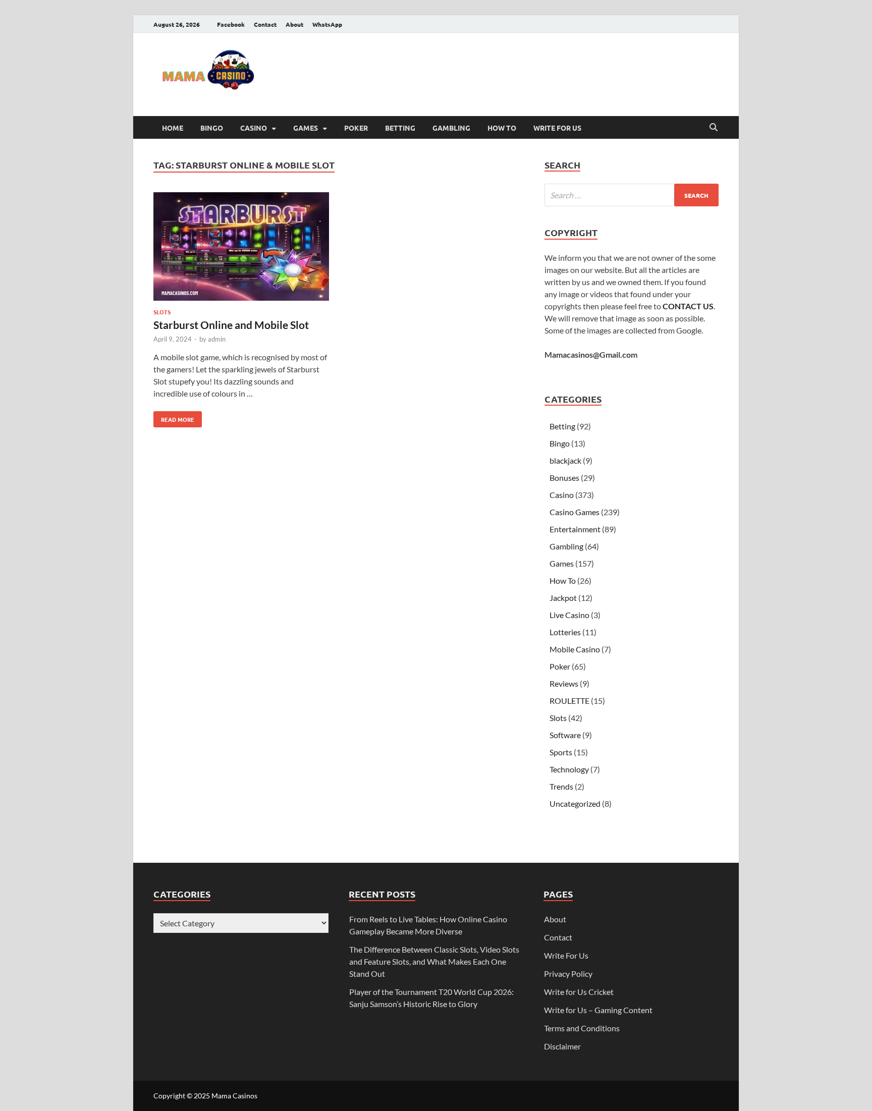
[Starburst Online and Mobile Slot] (241, 248)
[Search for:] (631, 195)
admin (217, 339)
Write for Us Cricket (579, 991)
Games (305, 127)
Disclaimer (562, 1046)
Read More (173, 417)
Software (565, 735)
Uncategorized (575, 803)
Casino (253, 127)
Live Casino (569, 615)
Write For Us (557, 127)
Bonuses (564, 477)
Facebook (231, 24)
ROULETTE (569, 700)
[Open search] (713, 127)
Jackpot (563, 597)
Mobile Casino (575, 649)
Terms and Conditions (582, 1028)
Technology (569, 769)
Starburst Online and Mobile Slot (231, 324)
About (294, 24)
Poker (356, 127)
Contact (265, 24)
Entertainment (575, 529)
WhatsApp (327, 24)
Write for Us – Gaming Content (598, 1010)
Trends (561, 786)
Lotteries (565, 632)
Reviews (564, 683)
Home (172, 127)
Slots (162, 312)
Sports (561, 752)
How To (501, 127)
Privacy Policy (568, 973)
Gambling (451, 127)
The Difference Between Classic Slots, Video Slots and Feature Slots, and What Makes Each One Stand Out (434, 961)
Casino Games (575, 512)
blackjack (565, 460)
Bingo (211, 127)
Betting (400, 127)
